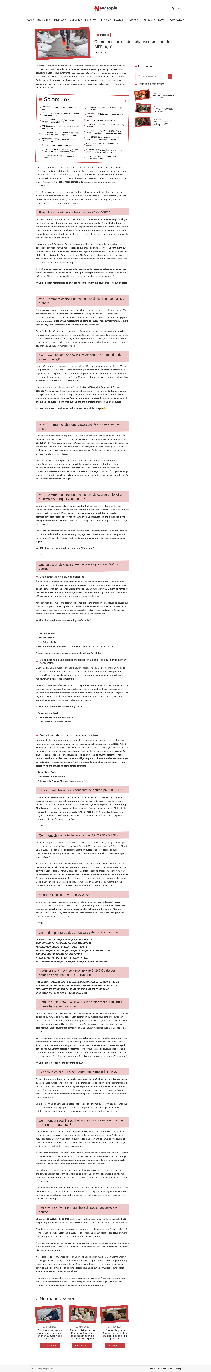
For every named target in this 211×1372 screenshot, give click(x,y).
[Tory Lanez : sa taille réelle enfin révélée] (142, 95)
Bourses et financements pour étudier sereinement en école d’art (163, 109)
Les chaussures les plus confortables (58, 145)
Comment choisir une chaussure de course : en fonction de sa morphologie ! (60, 120)
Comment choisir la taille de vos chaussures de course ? (105, 115)
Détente (104, 35)
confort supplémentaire (71, 181)
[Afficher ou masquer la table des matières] (98, 101)
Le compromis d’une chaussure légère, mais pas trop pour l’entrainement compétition (61, 150)
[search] (173, 9)
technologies (115, 223)
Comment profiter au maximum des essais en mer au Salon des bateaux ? (49, 1334)
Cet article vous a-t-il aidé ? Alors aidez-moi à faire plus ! (103, 144)
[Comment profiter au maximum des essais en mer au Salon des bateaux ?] (49, 1314)
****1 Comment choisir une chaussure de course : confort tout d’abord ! (61, 114)
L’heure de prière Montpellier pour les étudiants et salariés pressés (115, 1334)
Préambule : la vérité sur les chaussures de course (59, 108)
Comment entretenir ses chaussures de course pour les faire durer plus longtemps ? (104, 151)
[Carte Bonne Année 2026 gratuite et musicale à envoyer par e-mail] (143, 122)
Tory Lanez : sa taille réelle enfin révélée (163, 96)
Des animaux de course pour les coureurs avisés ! (60, 156)
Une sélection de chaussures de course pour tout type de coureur (61, 140)
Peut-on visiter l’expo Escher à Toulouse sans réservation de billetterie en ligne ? (82, 1334)
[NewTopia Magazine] (105, 8)
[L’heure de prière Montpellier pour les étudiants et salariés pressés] (114, 1314)
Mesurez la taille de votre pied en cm (101, 120)
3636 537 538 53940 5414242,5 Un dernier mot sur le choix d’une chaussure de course (104, 138)
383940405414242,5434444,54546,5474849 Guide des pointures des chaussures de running (105, 131)
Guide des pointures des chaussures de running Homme (105, 125)
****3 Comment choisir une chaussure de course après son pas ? (60, 127)
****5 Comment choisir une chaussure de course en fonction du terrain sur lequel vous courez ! (60, 133)
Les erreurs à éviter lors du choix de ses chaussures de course (101, 157)
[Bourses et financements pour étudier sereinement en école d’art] (143, 108)
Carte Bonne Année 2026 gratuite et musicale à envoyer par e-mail (163, 123)
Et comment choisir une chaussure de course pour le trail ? (104, 108)
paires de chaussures (65, 80)
